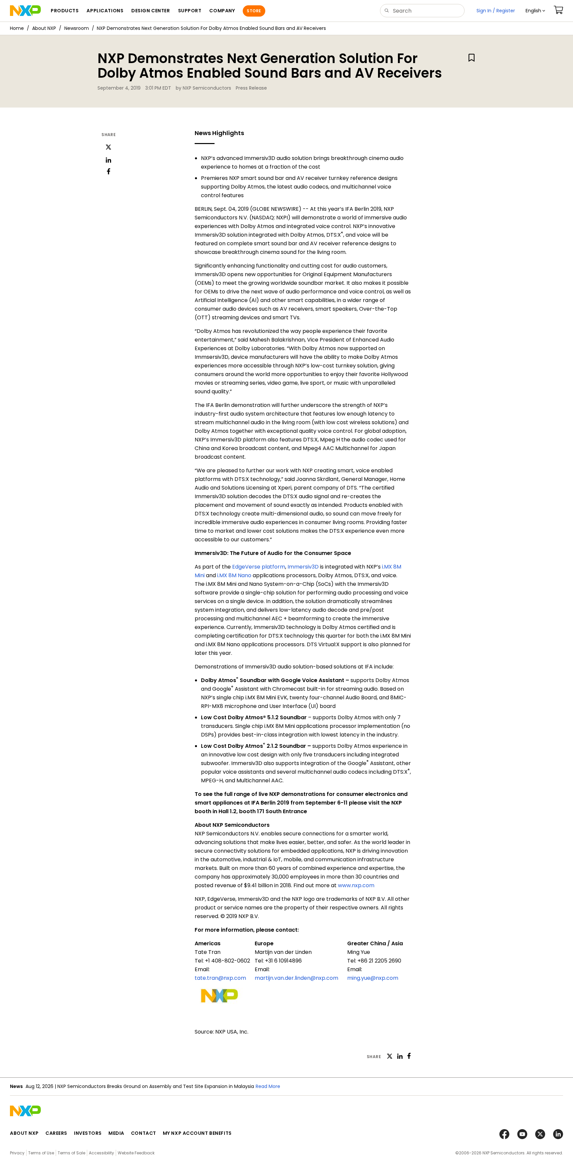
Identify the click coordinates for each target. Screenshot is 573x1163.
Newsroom (76, 28)
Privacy (17, 1153)
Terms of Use (41, 1153)
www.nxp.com (356, 885)
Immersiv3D (303, 567)
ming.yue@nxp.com (372, 978)
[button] (535, 10)
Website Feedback (136, 1153)
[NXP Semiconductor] (25, 10)
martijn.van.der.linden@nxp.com (296, 978)
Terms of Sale (71, 1153)
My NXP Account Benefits (197, 1133)
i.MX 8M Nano (234, 575)
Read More (268, 1086)
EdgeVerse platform (258, 567)
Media (116, 1133)
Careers (56, 1133)
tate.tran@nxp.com (220, 978)
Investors (88, 1133)
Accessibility (101, 1153)
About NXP (44, 28)
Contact (143, 1133)
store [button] (254, 11)
